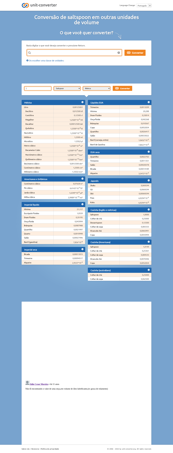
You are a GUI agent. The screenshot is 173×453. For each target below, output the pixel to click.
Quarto (27, 233)
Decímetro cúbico (31, 163)
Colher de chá (96, 218)
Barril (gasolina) (30, 242)
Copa (92, 127)
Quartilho (28, 229)
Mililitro (27, 137)
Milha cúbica (29, 197)
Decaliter (29, 124)
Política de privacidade (50, 449)
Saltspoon (94, 214)
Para (92, 198)
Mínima (27, 209)
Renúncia (35, 449)
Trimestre (28, 258)
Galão (26, 237)
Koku (92, 202)
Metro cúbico (29, 145)
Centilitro (29, 115)
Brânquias (28, 225)
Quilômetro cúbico (33, 159)
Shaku (92, 185)
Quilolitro (29, 128)
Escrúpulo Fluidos (31, 213)
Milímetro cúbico (31, 171)
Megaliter (29, 119)
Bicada (27, 254)
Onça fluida (29, 221)
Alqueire (27, 262)
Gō (91, 189)
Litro (26, 107)
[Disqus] (86, 341)
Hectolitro (28, 133)
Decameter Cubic (32, 150)
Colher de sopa (96, 226)
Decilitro (29, 111)
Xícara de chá (96, 230)
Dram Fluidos (29, 217)
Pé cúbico (28, 188)
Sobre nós (26, 449)
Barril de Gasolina (97, 144)
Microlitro (28, 141)
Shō (91, 193)
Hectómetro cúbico (33, 154)
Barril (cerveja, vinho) (99, 140)
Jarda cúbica (29, 192)
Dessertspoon (96, 222)
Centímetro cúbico (32, 167)
